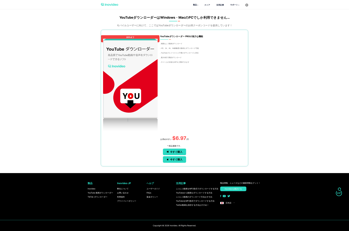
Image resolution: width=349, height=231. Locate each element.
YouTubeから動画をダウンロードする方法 (194, 193)
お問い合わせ (123, 193)
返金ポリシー (152, 197)
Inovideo (91, 188)
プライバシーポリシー (126, 201)
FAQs (149, 193)
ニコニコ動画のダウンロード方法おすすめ (194, 197)
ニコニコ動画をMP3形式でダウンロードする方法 (197, 188)
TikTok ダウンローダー (97, 197)
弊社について (123, 188)
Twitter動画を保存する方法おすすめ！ (192, 205)
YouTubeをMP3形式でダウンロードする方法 (195, 201)
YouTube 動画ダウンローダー (100, 193)
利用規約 (121, 197)
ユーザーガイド (153, 188)
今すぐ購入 (176, 151)
